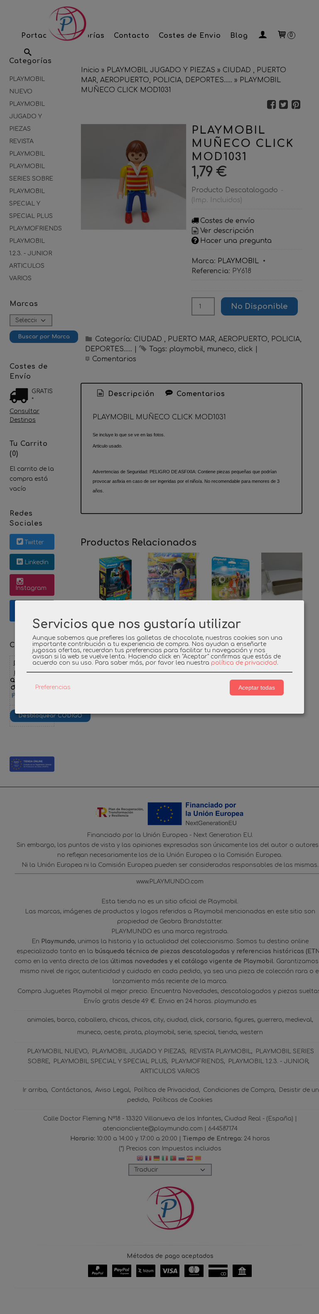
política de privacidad (244, 663)
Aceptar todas (256, 687)
